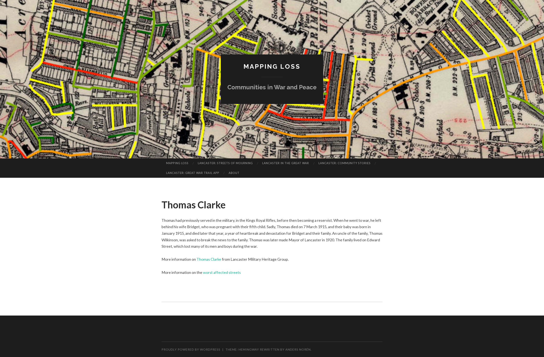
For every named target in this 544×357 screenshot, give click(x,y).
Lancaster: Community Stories (345, 163)
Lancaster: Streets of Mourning (225, 163)
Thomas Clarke (209, 259)
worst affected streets (222, 272)
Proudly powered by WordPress (191, 349)
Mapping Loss (272, 66)
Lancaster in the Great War (285, 163)
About (234, 173)
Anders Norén (298, 349)
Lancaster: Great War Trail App (192, 173)
